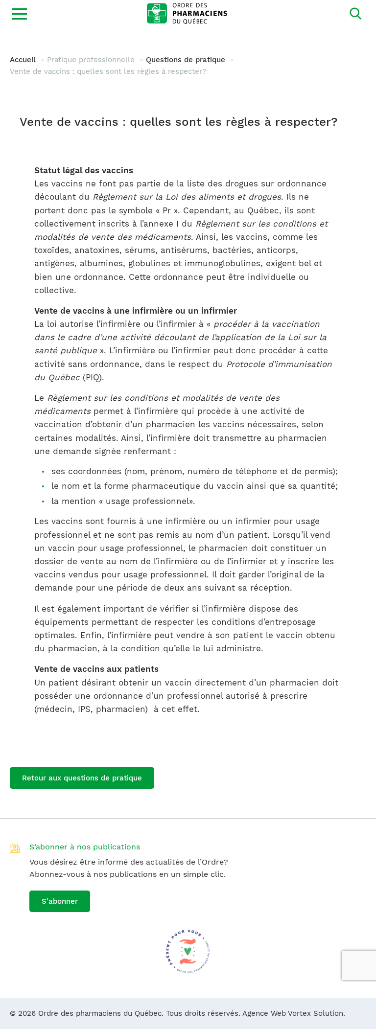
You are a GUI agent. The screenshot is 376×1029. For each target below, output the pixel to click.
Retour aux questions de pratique (82, 778)
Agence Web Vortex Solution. (293, 1013)
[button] (19, 13)
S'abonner (60, 901)
